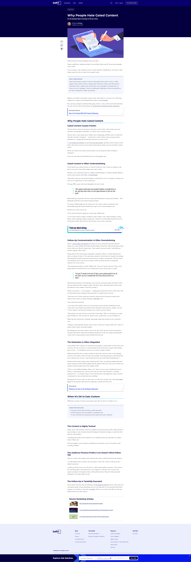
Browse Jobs (114, 544)
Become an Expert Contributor (97, 536)
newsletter (92, 489)
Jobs (74, 3)
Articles (81, 3)
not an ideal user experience (77, 143)
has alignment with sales (102, 485)
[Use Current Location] (110, 558)
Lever (89, 219)
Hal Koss (80, 23)
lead (74, 310)
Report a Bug (114, 539)
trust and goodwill (98, 143)
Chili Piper (97, 299)
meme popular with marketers (81, 244)
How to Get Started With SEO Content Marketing (83, 113)
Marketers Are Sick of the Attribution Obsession (83, 389)
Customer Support (115, 533)
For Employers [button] (132, 3)
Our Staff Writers (79, 539)
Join (116, 3)
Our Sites (135, 533)
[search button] (111, 3)
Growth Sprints (93, 175)
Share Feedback (115, 536)
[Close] (189, 555)
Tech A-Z (113, 547)
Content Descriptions (80, 542)
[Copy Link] (61, 45)
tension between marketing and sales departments (106, 106)
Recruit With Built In (94, 533)
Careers (77, 536)
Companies (67, 3)
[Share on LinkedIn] (61, 48)
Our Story (77, 533)
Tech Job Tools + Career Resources (119, 542)
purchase (105, 100)
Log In (121, 3)
